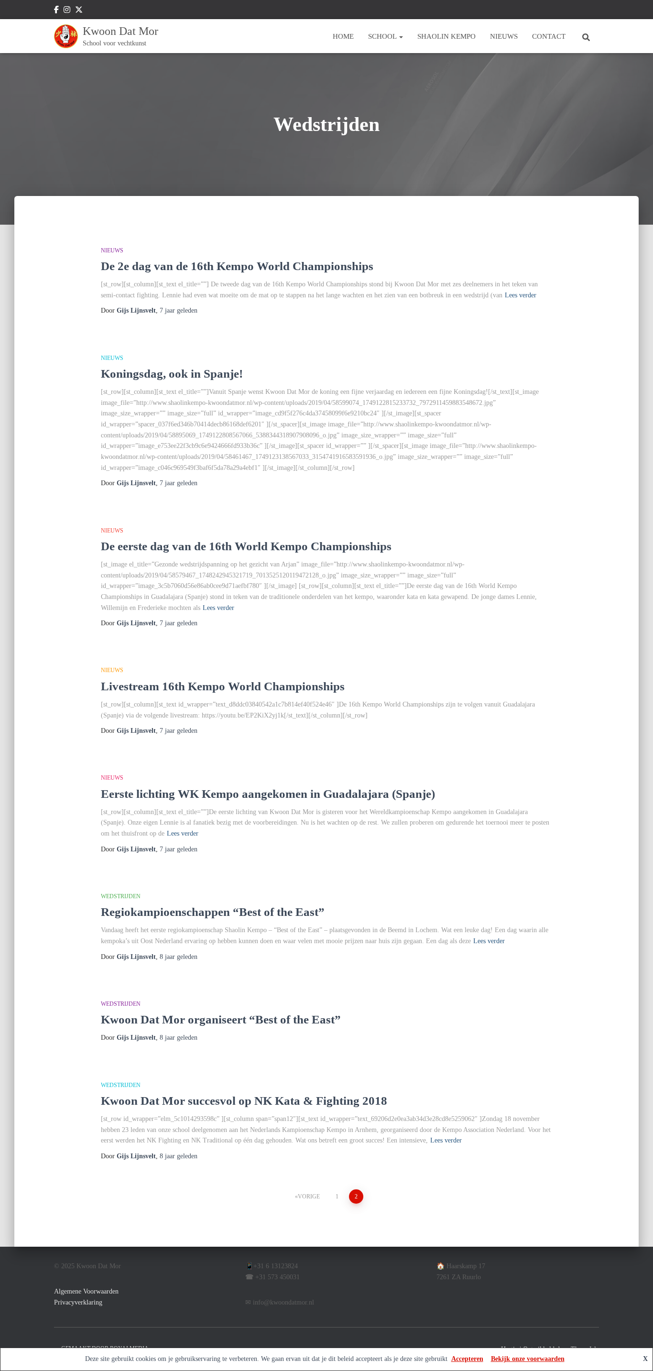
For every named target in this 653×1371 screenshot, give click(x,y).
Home (343, 36)
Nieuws (504, 36)
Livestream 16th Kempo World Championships (223, 686)
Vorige (309, 1196)
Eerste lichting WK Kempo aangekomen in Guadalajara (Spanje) (268, 793)
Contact (549, 36)
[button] (400, 36)
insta (67, 11)
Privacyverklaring (78, 1302)
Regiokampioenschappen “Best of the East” (213, 911)
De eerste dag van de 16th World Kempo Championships (246, 546)
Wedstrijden (121, 896)
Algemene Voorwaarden (86, 1291)
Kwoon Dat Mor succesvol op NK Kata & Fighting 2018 (244, 1100)
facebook (56, 11)
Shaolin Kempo (446, 36)
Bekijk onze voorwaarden (528, 1358)
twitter (79, 11)
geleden (178, 310)
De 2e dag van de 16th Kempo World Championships (237, 266)
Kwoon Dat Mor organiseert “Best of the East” (221, 1019)
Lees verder (520, 295)
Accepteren (467, 1358)
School (383, 36)
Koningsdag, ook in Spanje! (172, 373)
